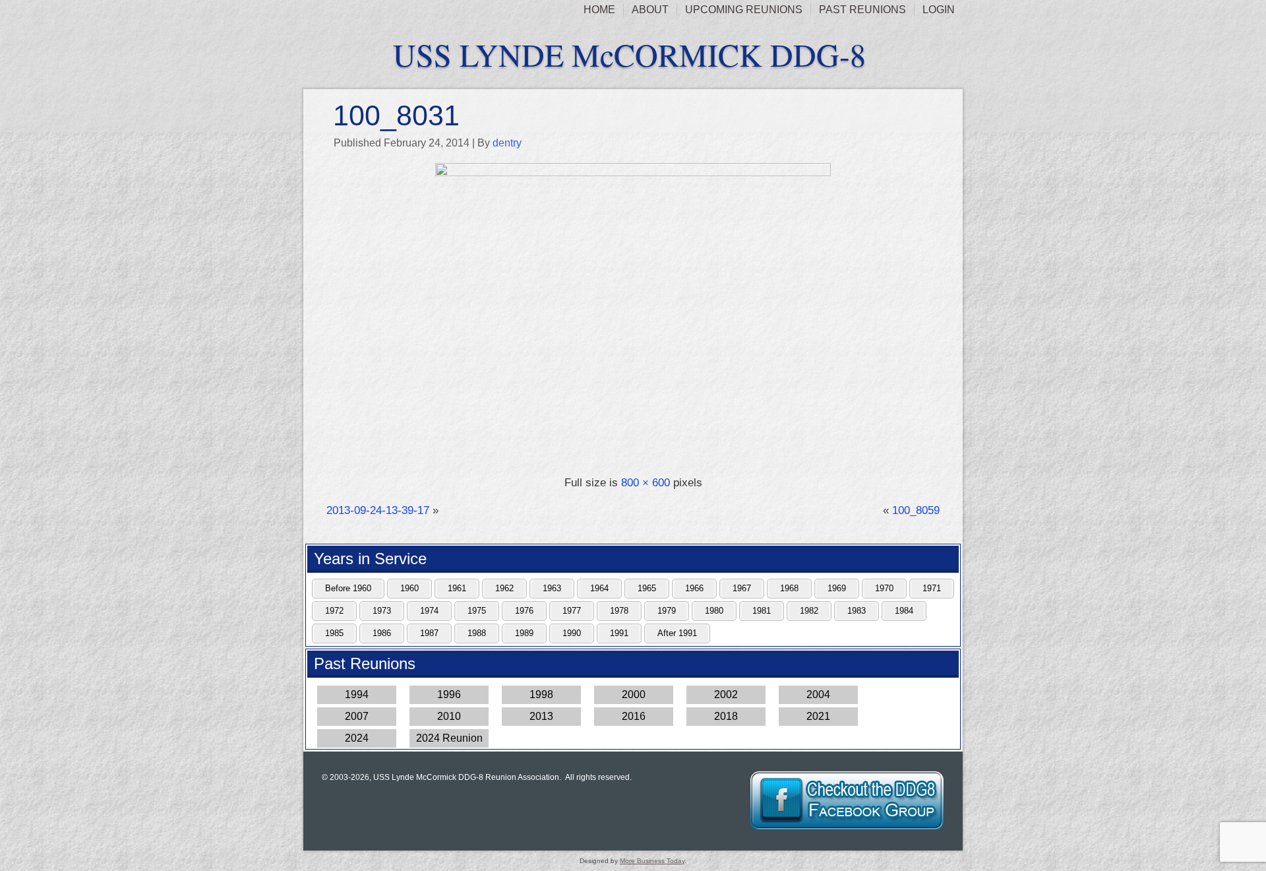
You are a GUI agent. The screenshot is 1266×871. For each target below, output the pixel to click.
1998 (541, 694)
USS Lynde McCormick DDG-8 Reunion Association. (467, 777)
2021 (818, 716)
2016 (634, 716)
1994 (357, 694)
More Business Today (652, 860)
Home (599, 9)
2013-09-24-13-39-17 (377, 510)
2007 (357, 716)
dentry (507, 142)
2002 (726, 694)
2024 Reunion (449, 738)
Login (938, 9)
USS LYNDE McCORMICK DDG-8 (629, 54)
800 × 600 (645, 482)
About (650, 9)
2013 (541, 716)
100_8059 (916, 510)
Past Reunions (862, 9)
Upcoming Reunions (743, 9)
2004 (818, 694)
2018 (726, 716)
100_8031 (396, 115)
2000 (634, 694)
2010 (449, 716)
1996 (449, 694)
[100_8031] (633, 172)
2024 (357, 738)
